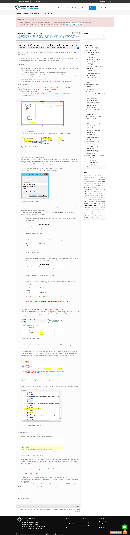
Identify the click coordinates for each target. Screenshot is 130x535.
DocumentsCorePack (62, 509)
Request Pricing (24, 1)
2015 (32, 509)
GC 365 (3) (90, 125)
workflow (101, 189)
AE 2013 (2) (90, 71)
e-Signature (99, 218)
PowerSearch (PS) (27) (92, 130)
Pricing (77, 8)
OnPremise (86, 209)
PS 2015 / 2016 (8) (92, 137)
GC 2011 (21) (91, 118)
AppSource (96, 191)
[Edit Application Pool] (50, 327)
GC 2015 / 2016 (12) (93, 123)
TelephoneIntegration (89, 181)
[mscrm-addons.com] (27, 7)
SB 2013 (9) (90, 148)
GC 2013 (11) (91, 121)
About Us (99, 8)
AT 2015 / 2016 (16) (93, 59)
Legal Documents (50, 534)
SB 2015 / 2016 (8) (92, 151)
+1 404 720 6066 (33, 524)
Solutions (61, 8)
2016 (35, 509)
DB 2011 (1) (90, 87)
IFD (69, 509)
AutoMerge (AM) (36, 47)
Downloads (70, 8)
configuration (50, 509)
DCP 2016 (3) (89, 91)
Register (102, 1)
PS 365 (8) (90, 139)
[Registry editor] (50, 113)
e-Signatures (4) (90, 114)
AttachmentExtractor (89, 177)
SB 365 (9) (90, 153)
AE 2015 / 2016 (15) (93, 73)
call (99, 197)
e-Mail (91, 197)
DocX (99, 181)
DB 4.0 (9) (90, 89)
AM (40, 509)
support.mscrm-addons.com (74, 24)
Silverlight (102, 215)
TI (91, 175)
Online (85, 175)
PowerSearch (93, 185)
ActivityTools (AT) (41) (92, 52)
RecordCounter (92, 218)
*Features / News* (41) (92, 48)
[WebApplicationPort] (50, 368)
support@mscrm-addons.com (27, 489)
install (103, 209)
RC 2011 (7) (90, 144)
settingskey (77, 511)
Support (92, 8)
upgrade (86, 179)
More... (68, 528)
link (66, 477)
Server (74, 509)
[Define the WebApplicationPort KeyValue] (50, 185)
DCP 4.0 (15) (91, 107)
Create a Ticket (87, 526)
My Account (108, 8)
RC (100, 191)
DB (92, 191)
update (103, 197)
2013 (29, 509)
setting (78, 509)
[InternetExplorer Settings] (52, 290)
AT (104, 175)
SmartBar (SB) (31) (91, 146)
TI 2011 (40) (90, 157)
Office (90, 203)
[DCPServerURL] (50, 445)
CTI (92, 213)
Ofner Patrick (62, 47)
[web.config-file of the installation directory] (52, 267)
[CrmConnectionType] (50, 140)
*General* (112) (90, 50)
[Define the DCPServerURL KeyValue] (52, 227)
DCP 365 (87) (91, 105)
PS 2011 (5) (90, 132)
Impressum (59, 534)
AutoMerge (44, 509)
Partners (84, 8)
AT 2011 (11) (90, 54)
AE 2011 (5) (90, 68)
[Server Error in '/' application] (50, 405)
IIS (71, 509)
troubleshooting (100, 201)
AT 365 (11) (90, 61)
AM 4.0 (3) (90, 82)
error (89, 191)
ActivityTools (102, 195)
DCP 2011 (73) (91, 98)
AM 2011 (31, 47)
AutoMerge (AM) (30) (92, 77)
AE (90, 193)
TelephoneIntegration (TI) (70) (94, 155)
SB (98, 175)
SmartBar (91, 201)
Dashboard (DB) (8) (91, 84)
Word (103, 203)
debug (94, 183)
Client (99, 185)
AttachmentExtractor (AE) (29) (94, 66)
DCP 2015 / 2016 (54, 47)
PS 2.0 (86, 185)
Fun (93, 193)
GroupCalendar (100, 193)
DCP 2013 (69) (91, 100)
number (100, 213)
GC (89, 175)
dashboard (90, 183)
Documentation (87, 524)
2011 (26, 509)
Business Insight (101, 183)
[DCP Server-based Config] (52, 246)
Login (110, 1)
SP (93, 189)
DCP (56, 509)
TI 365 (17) (90, 164)
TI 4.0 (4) (90, 167)
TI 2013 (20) (90, 160)
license (94, 175)
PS (97, 195)
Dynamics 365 (88, 195)
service (96, 189)
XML (101, 175)
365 (38, 509)
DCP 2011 (43, 47)
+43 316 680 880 (33, 523)
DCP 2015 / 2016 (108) (93, 103)
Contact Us (38, 1)
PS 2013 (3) (90, 134)
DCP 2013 (48, 47)
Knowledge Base (88, 522)
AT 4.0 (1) (90, 64)
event (103, 185)
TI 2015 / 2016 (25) (92, 162)
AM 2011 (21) (91, 80)
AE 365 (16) (90, 75)
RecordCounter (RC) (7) (92, 141)
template (86, 197)
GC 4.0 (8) (90, 128)
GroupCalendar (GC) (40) (93, 116)
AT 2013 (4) (90, 57)
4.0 (89, 185)
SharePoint (90, 215)
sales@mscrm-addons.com (34, 528)
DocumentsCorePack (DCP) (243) (95, 94)
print (104, 213)
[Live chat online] (124, 527)
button (85, 183)
